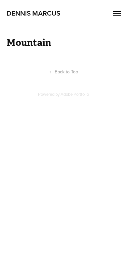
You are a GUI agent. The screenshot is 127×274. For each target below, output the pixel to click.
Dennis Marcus (33, 13)
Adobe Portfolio (75, 94)
